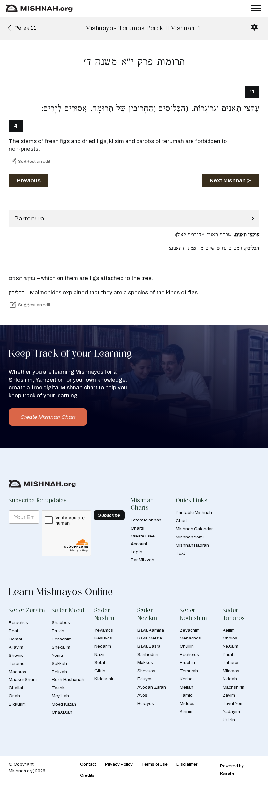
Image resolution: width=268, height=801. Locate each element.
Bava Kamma (150, 630)
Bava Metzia (149, 638)
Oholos (230, 638)
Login (136, 551)
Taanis (59, 687)
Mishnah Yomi (190, 537)
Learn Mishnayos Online (61, 591)
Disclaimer (186, 764)
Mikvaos (231, 670)
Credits (87, 775)
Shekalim (61, 647)
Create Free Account (143, 540)
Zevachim (190, 630)
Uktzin (229, 719)
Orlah (14, 695)
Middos (187, 703)
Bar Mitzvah (142, 559)
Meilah (186, 687)
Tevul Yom (233, 703)
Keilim (229, 630)
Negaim (230, 646)
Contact (88, 764)
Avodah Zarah (151, 687)
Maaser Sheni (23, 679)
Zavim (229, 695)
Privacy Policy (119, 764)
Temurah (189, 670)
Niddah (230, 678)
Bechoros (189, 654)
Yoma (57, 655)
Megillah (60, 695)
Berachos (18, 622)
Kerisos (187, 678)
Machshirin (233, 687)
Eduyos (145, 678)
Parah (229, 654)
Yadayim (231, 711)
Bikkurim (17, 704)
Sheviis (16, 655)
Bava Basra (148, 646)
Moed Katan (64, 704)
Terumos (18, 663)
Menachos (190, 638)
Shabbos (61, 622)
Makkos (145, 662)
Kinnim (186, 711)
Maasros (17, 671)
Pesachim (62, 639)
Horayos (145, 703)
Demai (15, 639)
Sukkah (59, 663)
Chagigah (62, 712)
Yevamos (103, 630)
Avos (142, 695)
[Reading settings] (254, 27)
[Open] (256, 8)
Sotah (100, 662)
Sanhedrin (147, 654)
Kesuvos (103, 638)
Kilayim (16, 647)
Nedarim (102, 646)
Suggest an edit (34, 161)
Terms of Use (155, 764)
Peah (14, 630)
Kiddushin (104, 678)
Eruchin (187, 662)
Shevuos (146, 670)
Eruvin (58, 630)
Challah (17, 687)
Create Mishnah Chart (47, 417)
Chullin (187, 646)
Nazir (99, 654)
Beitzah (59, 671)
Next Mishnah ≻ (230, 181)
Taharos (231, 662)
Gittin (99, 670)
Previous (29, 181)
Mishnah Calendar (194, 528)
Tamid (186, 695)
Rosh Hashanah (68, 679)
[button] (134, 219)
